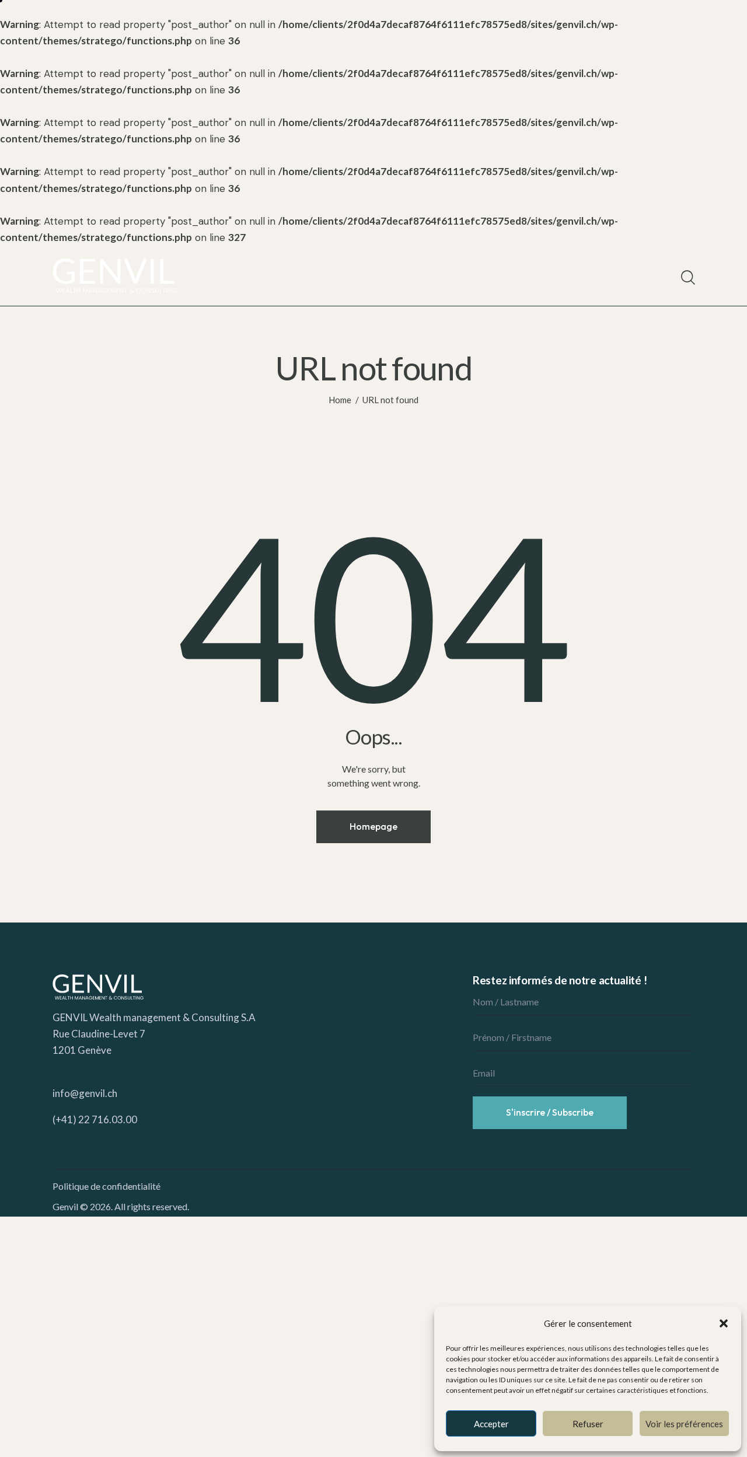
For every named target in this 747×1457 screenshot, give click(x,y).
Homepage (373, 826)
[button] (723, 1323)
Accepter (491, 1423)
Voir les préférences (684, 1423)
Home (340, 399)
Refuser (588, 1423)
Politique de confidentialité (106, 1186)
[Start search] (687, 277)
